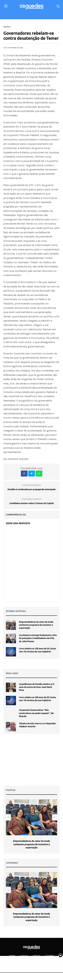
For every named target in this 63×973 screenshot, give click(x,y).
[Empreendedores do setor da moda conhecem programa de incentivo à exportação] (11, 625)
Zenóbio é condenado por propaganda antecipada (32, 489)
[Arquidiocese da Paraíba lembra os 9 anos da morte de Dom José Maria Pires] (11, 687)
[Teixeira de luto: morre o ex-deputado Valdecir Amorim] (11, 726)
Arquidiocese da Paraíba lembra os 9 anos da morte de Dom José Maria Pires (36, 687)
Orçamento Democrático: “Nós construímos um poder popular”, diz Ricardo (36, 713)
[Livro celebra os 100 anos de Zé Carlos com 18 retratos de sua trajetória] (11, 651)
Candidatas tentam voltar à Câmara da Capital (31, 503)
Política (6, 27)
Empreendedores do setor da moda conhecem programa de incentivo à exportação (36, 625)
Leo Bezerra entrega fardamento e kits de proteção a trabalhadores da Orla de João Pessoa (38, 638)
